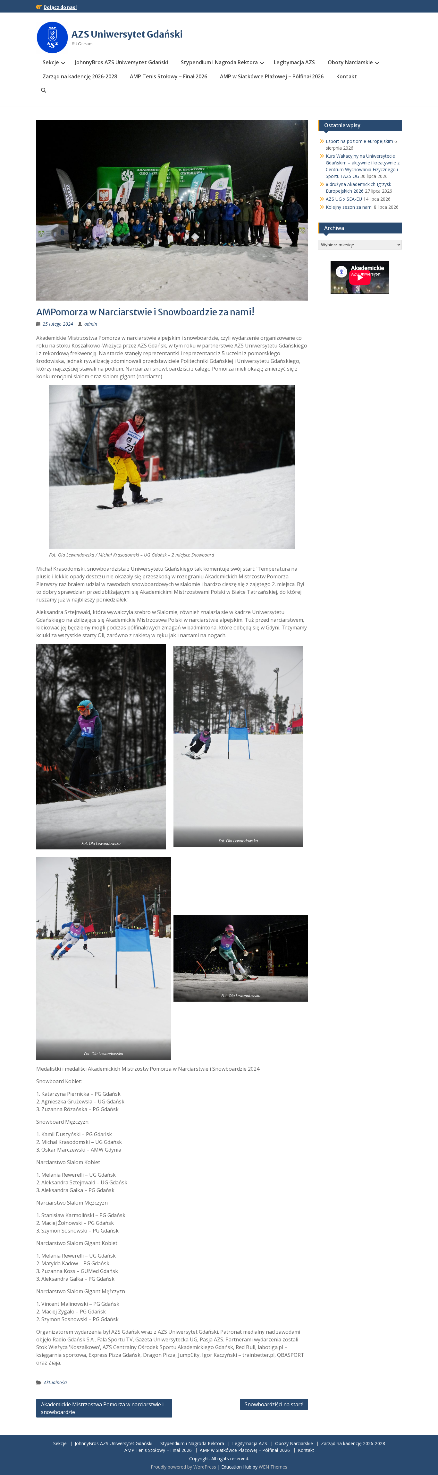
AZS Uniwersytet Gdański (127, 34)
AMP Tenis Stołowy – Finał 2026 (168, 76)
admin (90, 324)
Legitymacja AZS (294, 62)
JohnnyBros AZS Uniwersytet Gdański (121, 62)
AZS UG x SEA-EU (344, 199)
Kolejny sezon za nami (349, 207)
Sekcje (51, 62)
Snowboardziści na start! (274, 1404)
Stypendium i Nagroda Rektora (219, 62)
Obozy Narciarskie (350, 62)
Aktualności (55, 1382)
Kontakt (346, 76)
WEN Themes (273, 1467)
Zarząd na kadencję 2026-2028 (80, 76)
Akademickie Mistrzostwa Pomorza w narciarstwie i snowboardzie (102, 1408)
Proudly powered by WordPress (183, 1467)
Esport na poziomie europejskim (359, 141)
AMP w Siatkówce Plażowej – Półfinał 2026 (272, 76)
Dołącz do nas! (60, 7)
